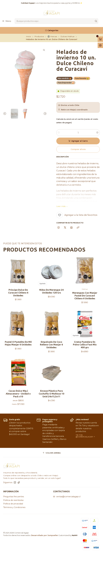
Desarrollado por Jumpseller (44, 535)
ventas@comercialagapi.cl (68, 496)
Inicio (28, 37)
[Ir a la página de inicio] (51, 12)
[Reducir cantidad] (58, 132)
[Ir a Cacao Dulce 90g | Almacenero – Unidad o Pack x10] (18, 373)
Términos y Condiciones (14, 507)
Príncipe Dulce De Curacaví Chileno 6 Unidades (18, 292)
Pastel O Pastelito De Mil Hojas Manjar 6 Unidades (18, 343)
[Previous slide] (5, 113)
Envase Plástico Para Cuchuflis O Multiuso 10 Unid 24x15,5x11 (51, 394)
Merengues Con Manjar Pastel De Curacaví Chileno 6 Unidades (84, 295)
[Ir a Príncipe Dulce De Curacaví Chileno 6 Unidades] (18, 272)
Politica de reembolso (13, 500)
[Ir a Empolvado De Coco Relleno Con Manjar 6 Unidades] (51, 324)
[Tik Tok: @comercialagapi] (85, 431)
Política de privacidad (13, 503)
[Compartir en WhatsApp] (71, 227)
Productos (39, 37)
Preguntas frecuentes (13, 496)
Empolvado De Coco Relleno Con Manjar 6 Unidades (51, 345)
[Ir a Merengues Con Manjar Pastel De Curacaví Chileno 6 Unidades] (85, 272)
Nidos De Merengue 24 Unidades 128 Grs (51, 291)
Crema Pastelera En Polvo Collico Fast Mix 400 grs (85, 345)
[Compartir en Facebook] (58, 227)
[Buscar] (96, 21)
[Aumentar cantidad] (97, 132)
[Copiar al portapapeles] (78, 227)
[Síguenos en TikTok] (18, 482)
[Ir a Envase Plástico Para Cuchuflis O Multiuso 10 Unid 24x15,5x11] (51, 373)
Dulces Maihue (67, 37)
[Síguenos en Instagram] (15, 482)
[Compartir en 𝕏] (65, 227)
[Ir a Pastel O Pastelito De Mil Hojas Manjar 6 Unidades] (18, 324)
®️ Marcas (52, 37)
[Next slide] (45, 113)
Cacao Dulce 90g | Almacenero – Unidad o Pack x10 (18, 394)
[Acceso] (100, 45)
